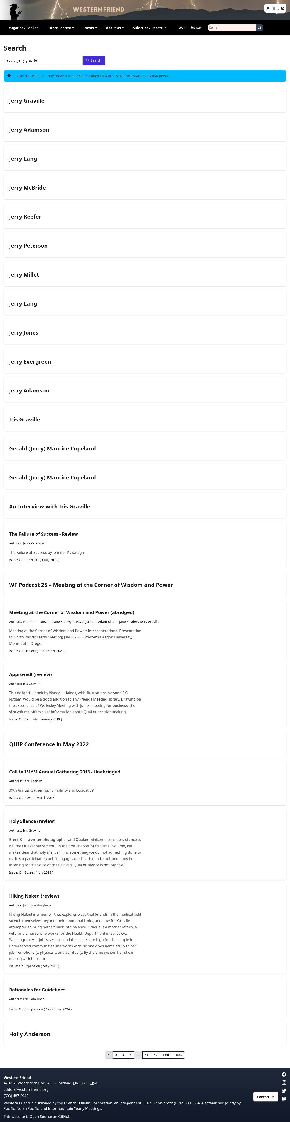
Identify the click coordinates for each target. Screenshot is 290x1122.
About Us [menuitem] (113, 28)
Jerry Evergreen (30, 361)
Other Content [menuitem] (59, 28)
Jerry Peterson (28, 245)
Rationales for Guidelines (37, 990)
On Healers (27, 651)
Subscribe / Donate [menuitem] (148, 28)
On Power (26, 797)
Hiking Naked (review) (34, 896)
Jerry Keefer (25, 216)
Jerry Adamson (29, 129)
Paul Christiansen (36, 621)
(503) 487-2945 (16, 1095)
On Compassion (31, 1009)
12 (155, 1055)
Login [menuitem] (182, 27)
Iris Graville (24, 419)
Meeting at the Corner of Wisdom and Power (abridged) (71, 612)
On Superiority (30, 560)
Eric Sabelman (34, 999)
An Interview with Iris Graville (49, 506)
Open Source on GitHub (50, 1116)
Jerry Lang (23, 158)
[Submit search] (259, 27)
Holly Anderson (30, 1034)
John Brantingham (37, 905)
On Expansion (29, 966)
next (166, 1055)
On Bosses (27, 872)
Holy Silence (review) (32, 821)
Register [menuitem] (196, 27)
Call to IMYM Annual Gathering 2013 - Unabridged (65, 772)
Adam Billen (107, 621)
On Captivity (28, 719)
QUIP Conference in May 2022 (49, 744)
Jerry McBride (27, 187)
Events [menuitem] (88, 28)
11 (146, 1055)
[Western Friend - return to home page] (145, 10)
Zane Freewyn (62, 621)
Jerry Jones (23, 332)
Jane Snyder (128, 621)
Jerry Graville (26, 100)
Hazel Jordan (85, 621)
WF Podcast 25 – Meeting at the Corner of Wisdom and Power (91, 584)
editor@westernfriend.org (26, 1089)
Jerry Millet (24, 274)
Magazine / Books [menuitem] (22, 28)
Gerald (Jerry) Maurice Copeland (52, 448)
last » (178, 1055)
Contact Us (265, 1097)
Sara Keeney (32, 781)
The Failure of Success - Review (43, 534)
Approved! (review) (30, 674)
